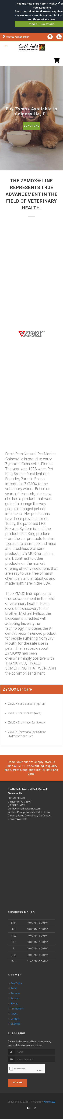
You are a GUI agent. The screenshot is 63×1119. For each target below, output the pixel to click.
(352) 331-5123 (16, 805)
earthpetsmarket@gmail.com (24, 808)
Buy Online (31, 125)
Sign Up (17, 1082)
